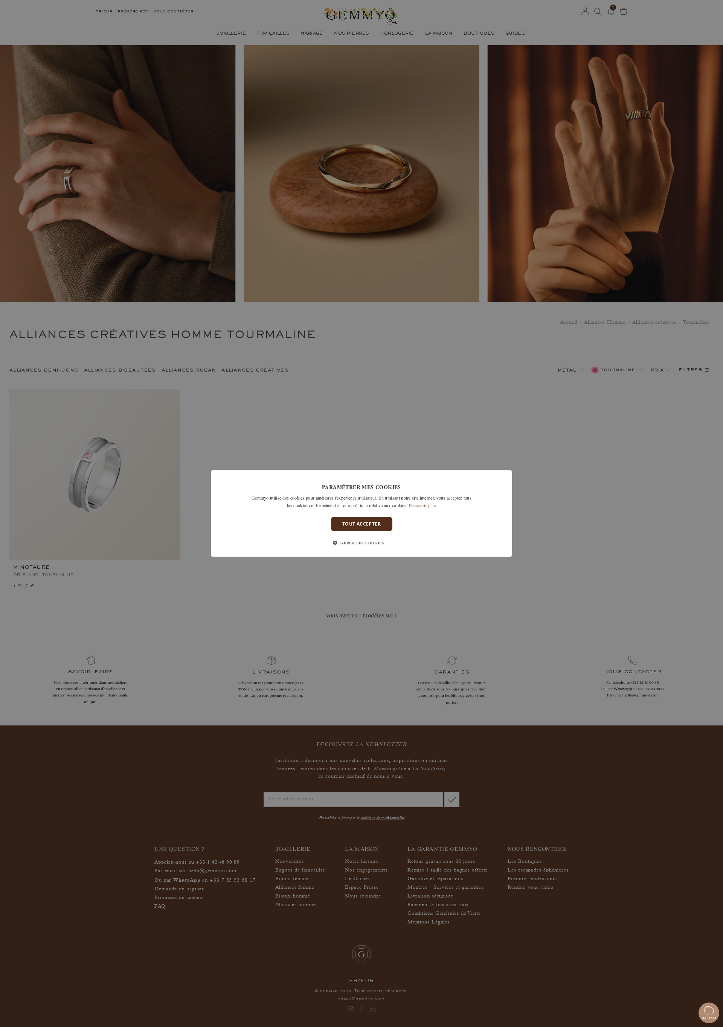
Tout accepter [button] (361, 524)
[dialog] (361, 513)
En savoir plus (422, 505)
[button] (361, 543)
